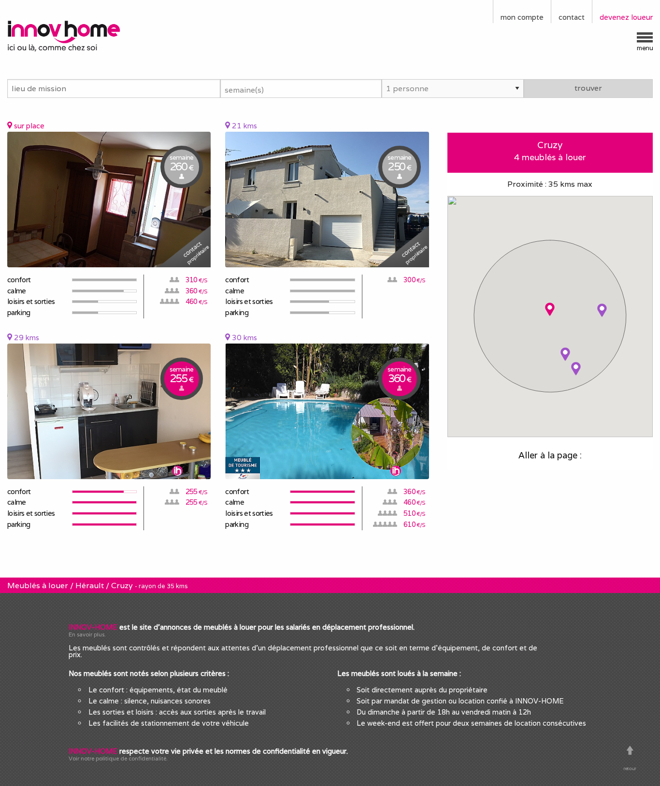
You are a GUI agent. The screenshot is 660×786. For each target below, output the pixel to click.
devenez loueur (626, 17)
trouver (588, 88)
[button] (550, 310)
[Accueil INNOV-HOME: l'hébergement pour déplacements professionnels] (82, 35)
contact (572, 17)
